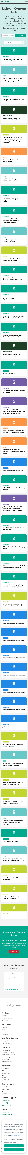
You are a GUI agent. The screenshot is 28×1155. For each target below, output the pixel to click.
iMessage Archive (6, 1041)
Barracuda (4, 1087)
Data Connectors (6, 1020)
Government (5, 1032)
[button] (26, 2)
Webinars (4, 1071)
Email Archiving (5, 1050)
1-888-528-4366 (5, 1112)
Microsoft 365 (5, 1094)
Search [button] (21, 35)
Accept (14, 1145)
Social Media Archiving (7, 1052)
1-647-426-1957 (5, 1100)
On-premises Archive (7, 1018)
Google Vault (5, 1089)
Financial (3, 1029)
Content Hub (5, 1068)
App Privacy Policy (6, 1080)
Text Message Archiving (8, 1055)
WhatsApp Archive (6, 1043)
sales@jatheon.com (7, 1114)
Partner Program (6, 1073)
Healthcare (4, 1034)
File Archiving (5, 1059)
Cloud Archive (5, 1016)
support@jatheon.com (8, 1103)
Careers (3, 1077)
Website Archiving (6, 1061)
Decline (14, 1149)
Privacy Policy (17, 1135)
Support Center (6, 1105)
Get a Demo (14, 952)
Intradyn (3, 1091)
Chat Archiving (5, 1057)
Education (4, 1027)
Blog (2, 1075)
